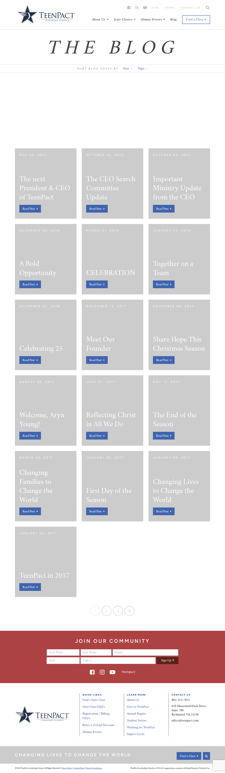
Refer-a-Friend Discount (98, 725)
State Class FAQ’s (93, 707)
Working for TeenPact (141, 727)
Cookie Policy (79, 768)
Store (170, 7)
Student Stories (137, 720)
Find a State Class (93, 700)
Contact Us (190, 7)
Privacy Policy (66, 768)
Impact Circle (135, 734)
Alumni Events (92, 732)
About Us (133, 700)
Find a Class (194, 19)
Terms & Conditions (94, 768)
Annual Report (136, 713)
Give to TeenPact (138, 707)
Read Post (28, 209)
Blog (173, 19)
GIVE (155, 7)
